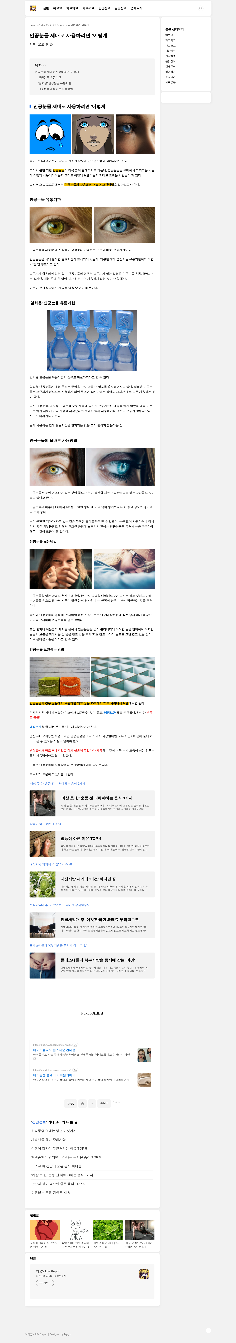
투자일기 (170, 76)
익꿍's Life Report (48, 1271)
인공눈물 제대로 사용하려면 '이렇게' (57, 71)
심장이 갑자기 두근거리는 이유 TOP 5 (59, 1148)
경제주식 (136, 8)
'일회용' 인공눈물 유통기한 (54, 83)
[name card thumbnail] (144, 1274)
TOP (208, 1330)
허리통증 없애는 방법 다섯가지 (54, 1131)
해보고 (57, 8)
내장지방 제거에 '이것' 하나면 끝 (51, 864)
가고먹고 (72, 8)
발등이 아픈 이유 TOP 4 (45, 824)
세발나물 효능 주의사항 (48, 1139)
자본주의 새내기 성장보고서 (51, 1276)
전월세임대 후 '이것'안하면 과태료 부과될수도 (60, 905)
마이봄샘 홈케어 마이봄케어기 (54, 1075)
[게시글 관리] (92, 1103)
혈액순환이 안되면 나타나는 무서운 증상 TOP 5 (66, 1157)
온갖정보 (120, 8)
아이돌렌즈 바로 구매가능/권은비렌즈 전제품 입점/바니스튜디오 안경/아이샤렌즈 (81, 1056)
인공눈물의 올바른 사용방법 (55, 88)
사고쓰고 (88, 8)
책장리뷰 (170, 50)
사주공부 (170, 82)
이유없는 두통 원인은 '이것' (51, 1192)
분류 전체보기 (174, 29)
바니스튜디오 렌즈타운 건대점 (54, 1050)
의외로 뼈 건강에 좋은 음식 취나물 (56, 1166)
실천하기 (170, 71)
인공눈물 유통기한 (49, 77)
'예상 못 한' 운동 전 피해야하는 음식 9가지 (57, 783)
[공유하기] (82, 1103)
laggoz (68, 1334)
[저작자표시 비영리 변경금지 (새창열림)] (115, 1102)
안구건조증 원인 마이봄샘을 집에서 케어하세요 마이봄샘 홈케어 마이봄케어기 (81, 1079)
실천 (46, 8)
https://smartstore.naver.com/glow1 (52, 1070)
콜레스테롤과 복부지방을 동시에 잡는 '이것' (58, 945)
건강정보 (104, 8)
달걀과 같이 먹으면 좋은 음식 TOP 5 (58, 1184)
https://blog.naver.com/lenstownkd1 (52, 1044)
